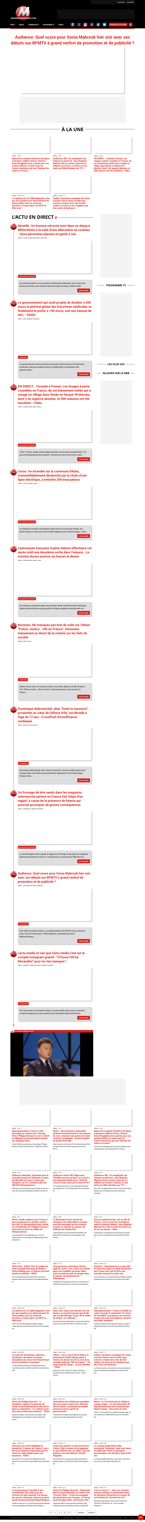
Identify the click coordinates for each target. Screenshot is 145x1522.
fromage (25, 809)
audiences (40, 885)
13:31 (13, 549)
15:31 (13, 227)
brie (30, 809)
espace (34, 560)
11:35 (13, 875)
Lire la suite (83, 290)
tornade (25, 407)
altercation (44, 238)
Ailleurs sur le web (116, 373)
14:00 (13, 472)
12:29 (13, 710)
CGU (125, 1518)
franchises (36, 319)
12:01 (13, 794)
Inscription (130, 2)
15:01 (13, 304)
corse (24, 483)
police (25, 641)
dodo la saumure (28, 725)
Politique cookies (81, 1518)
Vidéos (21, 25)
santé (25, 319)
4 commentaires (23, 924)
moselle (25, 238)
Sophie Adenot (27, 560)
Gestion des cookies (93, 1518)
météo (30, 407)
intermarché (39, 809)
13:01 (13, 626)
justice (29, 641)
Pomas (39, 407)
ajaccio (35, 483)
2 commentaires (23, 763)
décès (35, 725)
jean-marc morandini (40, 965)
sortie (39, 560)
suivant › (81, 1512)
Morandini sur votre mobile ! (118, 24)
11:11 (13, 954)
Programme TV (48, 25)
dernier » (91, 1512)
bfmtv (34, 885)
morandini (50, 965)
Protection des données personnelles (111, 1518)
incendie (29, 483)
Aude (34, 407)
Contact (131, 1518)
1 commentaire (22, 357)
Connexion (121, 2)
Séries (60, 25)
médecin (29, 319)
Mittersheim (36, 238)
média (32, 965)
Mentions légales (69, 1518)
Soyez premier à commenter (26, 276)
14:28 (13, 387)
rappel (33, 809)
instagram (26, 965)
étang (30, 238)
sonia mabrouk (27, 885)
